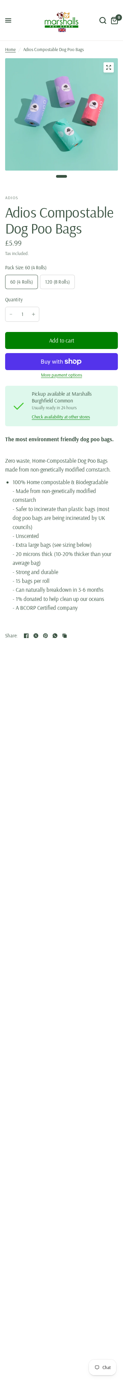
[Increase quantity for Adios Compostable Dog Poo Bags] (33, 314)
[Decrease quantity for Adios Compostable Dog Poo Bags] (10, 314)
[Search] (103, 20)
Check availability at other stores (61, 417)
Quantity (14, 300)
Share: (11, 635)
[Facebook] (26, 636)
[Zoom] (109, 67)
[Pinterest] (45, 636)
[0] (113, 20)
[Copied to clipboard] (64, 636)
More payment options (61, 375)
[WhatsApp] (55, 636)
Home (10, 49)
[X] (36, 636)
